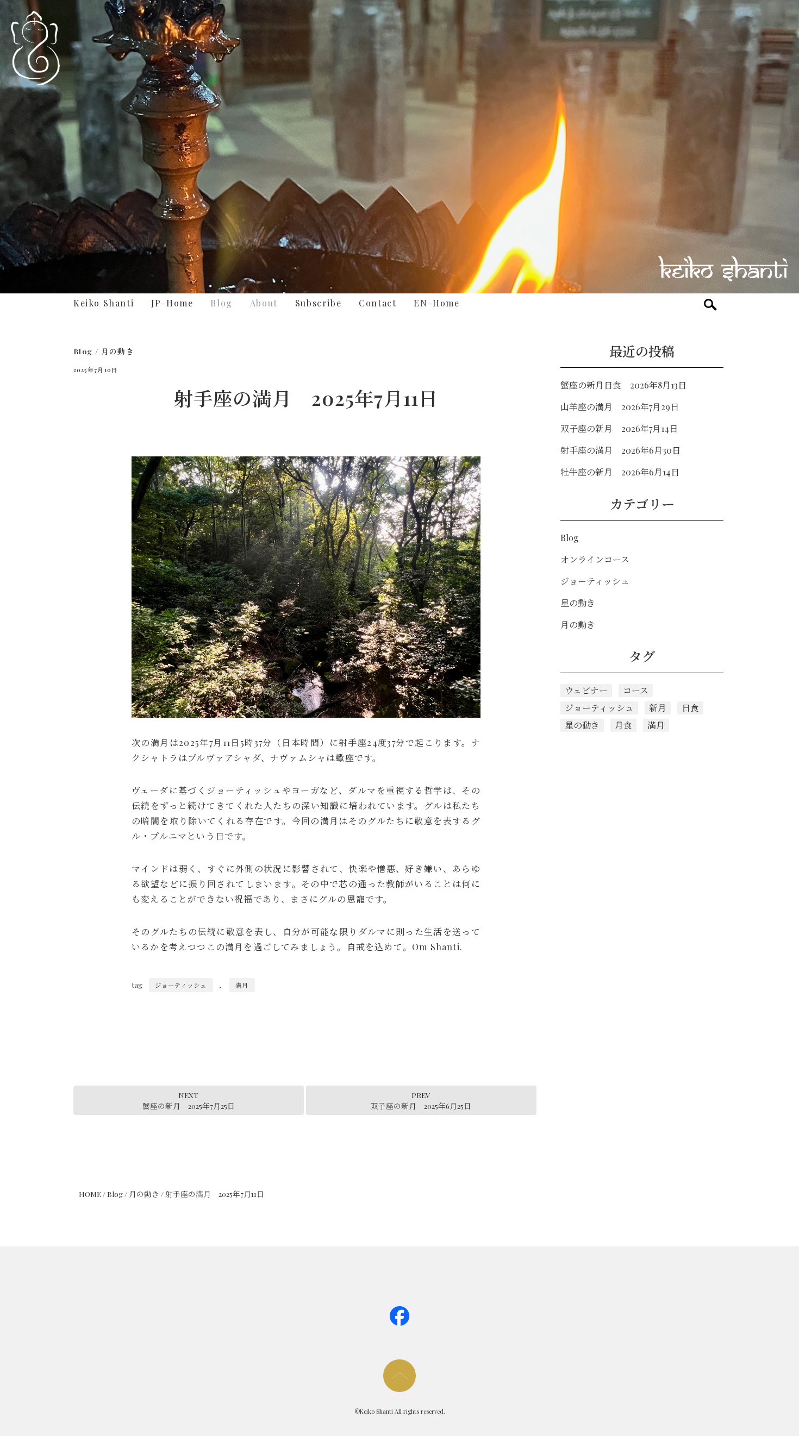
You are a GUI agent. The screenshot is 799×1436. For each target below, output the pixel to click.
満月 (241, 985)
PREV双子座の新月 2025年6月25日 (421, 1100)
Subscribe (318, 303)
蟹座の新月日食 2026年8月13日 (623, 385)
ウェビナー (586, 690)
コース (635, 690)
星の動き (577, 603)
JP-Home (172, 303)
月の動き (117, 351)
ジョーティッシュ (181, 985)
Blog (221, 303)
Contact (377, 303)
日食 (690, 707)
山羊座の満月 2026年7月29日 (619, 406)
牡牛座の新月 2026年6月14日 (619, 472)
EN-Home (436, 303)
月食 (623, 725)
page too (399, 1375)
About (264, 303)
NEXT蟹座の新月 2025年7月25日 (188, 1100)
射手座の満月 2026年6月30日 (620, 450)
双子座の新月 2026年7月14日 (619, 428)
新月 (657, 707)
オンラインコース (594, 559)
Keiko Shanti (103, 303)
